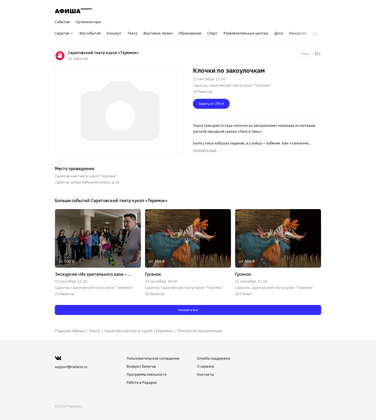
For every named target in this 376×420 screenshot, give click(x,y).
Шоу (316, 33)
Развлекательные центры (245, 33)
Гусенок (153, 274)
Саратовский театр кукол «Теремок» (139, 330)
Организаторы (88, 22)
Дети (278, 33)
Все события (90, 33)
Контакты (205, 374)
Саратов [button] (62, 33)
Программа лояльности (146, 374)
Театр (132, 33)
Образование (189, 33)
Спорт (212, 33)
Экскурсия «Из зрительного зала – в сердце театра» (93, 274)
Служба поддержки (213, 358)
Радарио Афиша (70, 330)
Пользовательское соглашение (153, 358)
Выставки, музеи (158, 33)
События (62, 22)
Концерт (114, 33)
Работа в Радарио (142, 382)
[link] (70, 330)
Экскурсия (298, 33)
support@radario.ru (71, 367)
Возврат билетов (141, 366)
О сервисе (205, 366)
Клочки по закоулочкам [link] (200, 330)
